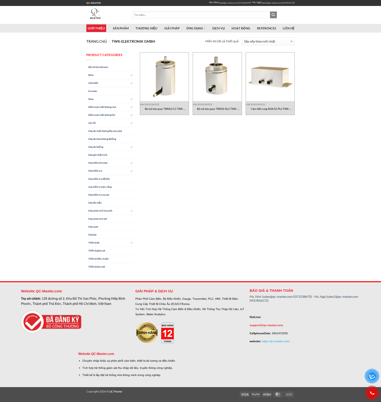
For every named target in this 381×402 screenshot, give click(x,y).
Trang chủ (96, 41)
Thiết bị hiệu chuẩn (98, 258)
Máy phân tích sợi (97, 218)
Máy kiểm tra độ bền (99, 178)
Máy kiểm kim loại (97, 162)
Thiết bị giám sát (96, 250)
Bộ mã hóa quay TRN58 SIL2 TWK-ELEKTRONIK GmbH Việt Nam (217, 109)
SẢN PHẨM (121, 28)
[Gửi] (273, 15)
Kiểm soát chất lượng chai (102, 106)
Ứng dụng (194, 28)
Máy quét (93, 226)
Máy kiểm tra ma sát (98, 194)
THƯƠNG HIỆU (146, 28)
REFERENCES (266, 28)
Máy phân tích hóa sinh (100, 210)
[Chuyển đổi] (131, 75)
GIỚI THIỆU (96, 28)
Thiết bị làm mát (96, 266)
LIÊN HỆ (288, 28)
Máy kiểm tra (95, 170)
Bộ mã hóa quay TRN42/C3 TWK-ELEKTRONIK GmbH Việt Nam (164, 109)
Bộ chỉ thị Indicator (98, 67)
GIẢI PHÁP (172, 28)
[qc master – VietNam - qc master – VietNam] (106, 15)
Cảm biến (93, 82)
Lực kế (92, 122)
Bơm (91, 74)
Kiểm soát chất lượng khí (101, 114)
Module (92, 234)
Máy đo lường (95, 146)
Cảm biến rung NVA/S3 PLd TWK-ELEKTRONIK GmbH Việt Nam (270, 109)
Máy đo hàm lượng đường (102, 138)
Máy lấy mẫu (95, 202)
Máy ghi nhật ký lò (97, 154)
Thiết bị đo (94, 242)
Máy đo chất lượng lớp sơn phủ (105, 130)
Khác (91, 99)
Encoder (92, 91)
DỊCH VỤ (218, 28)
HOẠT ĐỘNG (241, 28)
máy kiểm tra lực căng (100, 186)
